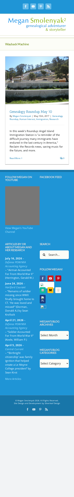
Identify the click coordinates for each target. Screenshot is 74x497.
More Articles (13, 379)
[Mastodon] (43, 307)
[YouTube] (50, 278)
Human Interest (27, 119)
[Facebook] (43, 278)
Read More (15, 158)
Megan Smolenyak (22, 116)
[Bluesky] (46, 285)
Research (54, 119)
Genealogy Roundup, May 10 (31, 112)
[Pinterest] (58, 278)
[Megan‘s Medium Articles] (50, 290)
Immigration (42, 119)
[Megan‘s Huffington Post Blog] (43, 290)
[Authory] (43, 299)
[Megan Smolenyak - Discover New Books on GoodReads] (58, 290)
